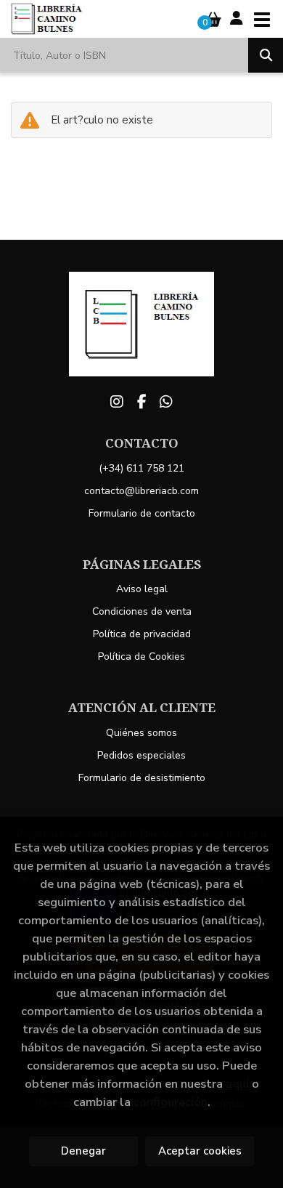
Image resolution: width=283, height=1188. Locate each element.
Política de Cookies (141, 656)
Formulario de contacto (142, 513)
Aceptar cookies (200, 1151)
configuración (171, 1102)
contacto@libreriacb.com (141, 491)
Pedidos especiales (141, 755)
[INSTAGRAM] (117, 402)
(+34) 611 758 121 (141, 468)
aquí (237, 1083)
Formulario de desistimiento (141, 778)
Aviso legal (142, 589)
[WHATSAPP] (166, 402)
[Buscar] (265, 55)
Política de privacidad (142, 634)
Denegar (83, 1151)
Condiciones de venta (142, 611)
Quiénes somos (141, 733)
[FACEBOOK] (141, 402)
